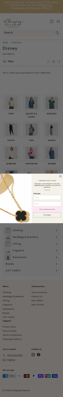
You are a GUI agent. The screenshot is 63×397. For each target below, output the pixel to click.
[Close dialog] (60, 176)
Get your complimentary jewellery (47, 209)
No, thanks (47, 215)
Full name (37, 194)
